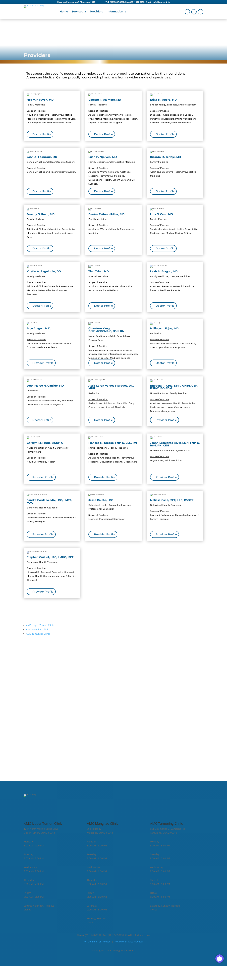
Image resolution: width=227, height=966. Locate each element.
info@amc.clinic (161, 1)
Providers (96, 11)
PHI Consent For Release (97, 941)
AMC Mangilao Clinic (37, 629)
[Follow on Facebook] (187, 11)
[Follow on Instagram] (194, 11)
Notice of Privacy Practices (129, 941)
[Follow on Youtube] (200, 11)
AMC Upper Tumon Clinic (40, 625)
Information (115, 11)
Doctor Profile (41, 134)
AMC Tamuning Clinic (38, 633)
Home (64, 11)
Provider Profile (43, 363)
